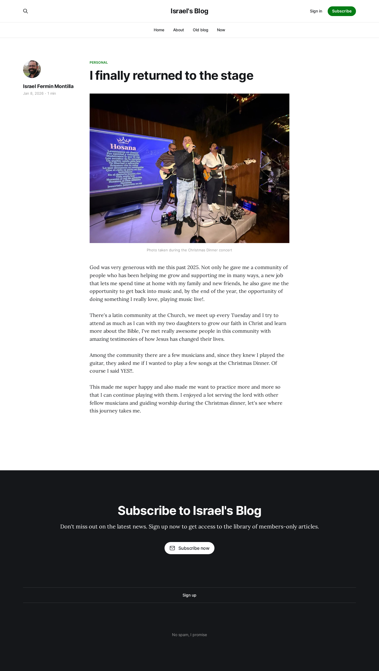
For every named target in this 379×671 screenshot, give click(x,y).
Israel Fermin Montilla (48, 86)
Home (159, 29)
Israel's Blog (189, 11)
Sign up (189, 595)
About (178, 29)
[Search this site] (25, 11)
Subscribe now (193, 548)
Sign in (316, 11)
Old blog (200, 29)
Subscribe (342, 11)
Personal (99, 62)
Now (221, 29)
